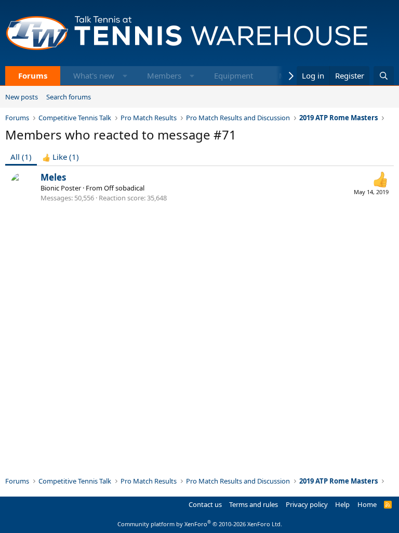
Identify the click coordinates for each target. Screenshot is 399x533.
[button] (125, 75)
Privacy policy (307, 504)
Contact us (205, 504)
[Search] (384, 75)
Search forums (68, 96)
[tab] (60, 157)
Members (164, 75)
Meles (53, 177)
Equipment (233, 75)
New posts (21, 96)
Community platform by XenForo (199, 524)
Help (342, 504)
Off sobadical (124, 188)
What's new (93, 75)
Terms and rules (253, 504)
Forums (32, 75)
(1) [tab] (21, 156)
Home (367, 504)
